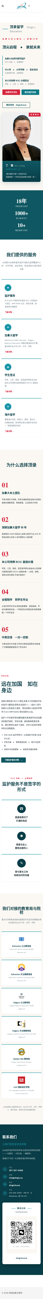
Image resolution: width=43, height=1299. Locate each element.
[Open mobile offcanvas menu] (29, 6)
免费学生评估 (11, 92)
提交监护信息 (30, 92)
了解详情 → (9, 312)
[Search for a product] (3, 6)
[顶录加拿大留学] (21, 6)
